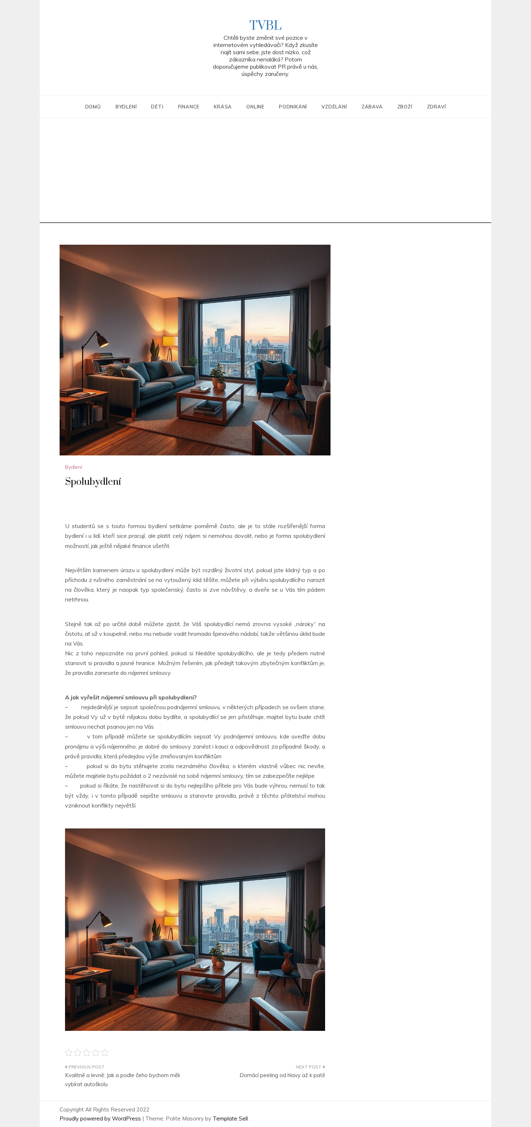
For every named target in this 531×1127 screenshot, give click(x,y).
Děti (157, 107)
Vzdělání (334, 107)
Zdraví (436, 107)
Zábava (372, 107)
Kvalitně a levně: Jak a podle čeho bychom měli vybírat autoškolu (122, 1080)
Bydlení (126, 107)
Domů (93, 107)
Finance (189, 107)
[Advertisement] (265, 172)
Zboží (405, 107)
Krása (223, 107)
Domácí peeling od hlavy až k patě (282, 1075)
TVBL (265, 26)
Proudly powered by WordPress (101, 1118)
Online (255, 107)
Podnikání (293, 107)
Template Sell (230, 1118)
